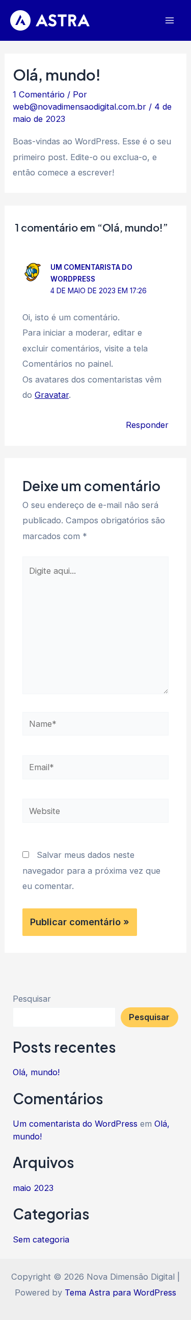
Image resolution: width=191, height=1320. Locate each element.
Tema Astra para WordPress (120, 1292)
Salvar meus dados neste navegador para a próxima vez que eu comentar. (91, 870)
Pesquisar (32, 999)
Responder (147, 425)
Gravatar (52, 395)
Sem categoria (41, 1239)
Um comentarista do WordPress (75, 1124)
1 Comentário (39, 94)
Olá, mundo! (36, 1072)
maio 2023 (33, 1188)
